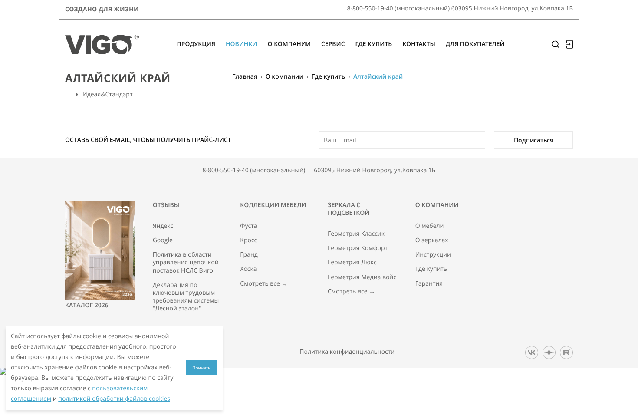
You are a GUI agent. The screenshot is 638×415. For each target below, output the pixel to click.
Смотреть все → (263, 284)
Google (163, 240)
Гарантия (429, 284)
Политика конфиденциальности (347, 352)
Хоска (248, 269)
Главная (244, 76)
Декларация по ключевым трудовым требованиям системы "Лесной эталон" (186, 297)
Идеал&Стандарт (107, 94)
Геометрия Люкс (352, 263)
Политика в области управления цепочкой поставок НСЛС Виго (186, 262)
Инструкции (433, 255)
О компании (284, 76)
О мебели (429, 226)
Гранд (249, 255)
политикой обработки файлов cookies (114, 399)
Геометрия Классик (356, 234)
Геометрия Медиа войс (362, 277)
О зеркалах (431, 240)
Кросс (248, 240)
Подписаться (533, 140)
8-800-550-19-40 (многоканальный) (254, 170)
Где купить (328, 76)
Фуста (248, 226)
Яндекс (163, 226)
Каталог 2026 (87, 305)
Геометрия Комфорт (358, 248)
